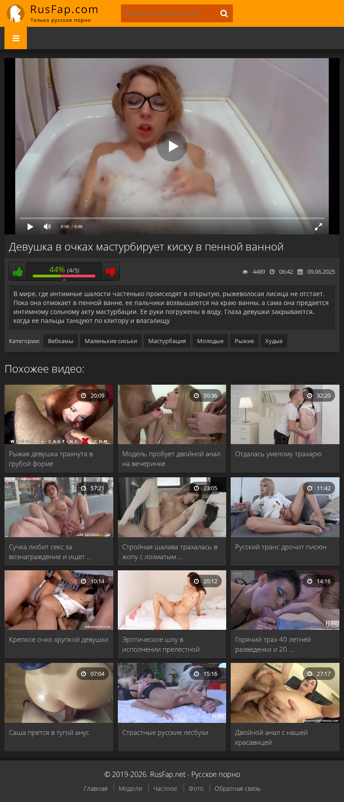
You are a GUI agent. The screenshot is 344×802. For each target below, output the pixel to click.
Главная (96, 788)
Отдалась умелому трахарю (278, 453)
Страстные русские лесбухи (165, 732)
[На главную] (58, 13)
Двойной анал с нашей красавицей (271, 737)
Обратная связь (238, 788)
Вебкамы (60, 341)
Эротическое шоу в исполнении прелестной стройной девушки (161, 644)
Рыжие (244, 341)
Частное (165, 788)
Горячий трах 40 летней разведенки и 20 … (273, 644)
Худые (274, 341)
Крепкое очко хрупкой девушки (58, 639)
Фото (196, 788)
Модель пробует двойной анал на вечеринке (171, 458)
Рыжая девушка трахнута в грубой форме (51, 458)
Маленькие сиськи (111, 341)
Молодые (210, 341)
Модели (130, 788)
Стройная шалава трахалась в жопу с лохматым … (169, 551)
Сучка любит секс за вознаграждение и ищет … (50, 551)
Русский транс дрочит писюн (281, 546)
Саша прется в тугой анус (49, 732)
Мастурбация (167, 341)
